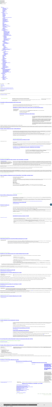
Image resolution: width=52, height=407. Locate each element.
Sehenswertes (4, 30)
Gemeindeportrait (4, 8)
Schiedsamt (4, 25)
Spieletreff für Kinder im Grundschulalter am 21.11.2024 (47, 368)
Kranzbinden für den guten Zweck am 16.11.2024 (39, 362)
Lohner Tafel (4, 22)
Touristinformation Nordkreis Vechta (6, 49)
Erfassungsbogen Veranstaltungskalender (8, 17)
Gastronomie (4, 41)
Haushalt (3, 59)
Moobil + (3, 23)
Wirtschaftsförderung (5, 65)
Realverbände (4, 55)
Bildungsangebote (4, 45)
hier (43, 334)
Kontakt (3, 76)
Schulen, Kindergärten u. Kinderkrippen (6, 62)
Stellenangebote (4, 28)
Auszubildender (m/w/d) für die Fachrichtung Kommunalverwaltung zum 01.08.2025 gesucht (48, 365)
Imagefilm (4, 11)
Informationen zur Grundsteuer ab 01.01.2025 (7, 286)
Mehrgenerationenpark (6, 33)
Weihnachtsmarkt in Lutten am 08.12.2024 (19, 202)
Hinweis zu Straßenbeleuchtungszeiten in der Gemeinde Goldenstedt (23, 385)
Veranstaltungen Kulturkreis (5, 43)
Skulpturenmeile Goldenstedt (6, 32)
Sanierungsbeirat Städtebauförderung (6, 69)
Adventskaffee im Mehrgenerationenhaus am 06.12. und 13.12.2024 (10, 102)
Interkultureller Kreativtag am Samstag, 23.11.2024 (21, 215)
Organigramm (5, 54)
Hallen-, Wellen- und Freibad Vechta (7, 38)
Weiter (24, 392)
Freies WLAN (4, 18)
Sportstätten (4, 44)
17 (22, 392)
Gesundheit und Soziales (5, 19)
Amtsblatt (3, 57)
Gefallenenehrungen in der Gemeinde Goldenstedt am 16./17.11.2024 (10, 272)
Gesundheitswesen (4, 61)
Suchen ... (1, 83)
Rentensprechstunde (4, 24)
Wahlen (3, 56)
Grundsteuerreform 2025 (3, 77)
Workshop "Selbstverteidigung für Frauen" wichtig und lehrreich (10, 128)
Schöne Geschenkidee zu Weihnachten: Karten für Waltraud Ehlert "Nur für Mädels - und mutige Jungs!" (16, 175)
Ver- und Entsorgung (5, 29)
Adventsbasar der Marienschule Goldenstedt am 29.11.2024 (9, 359)
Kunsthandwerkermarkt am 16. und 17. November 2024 (22, 386)
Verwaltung (4, 52)
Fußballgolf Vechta (5, 39)
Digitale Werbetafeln (5, 72)
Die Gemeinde (2, 7)
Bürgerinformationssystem (5, 13)
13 (20, 392)
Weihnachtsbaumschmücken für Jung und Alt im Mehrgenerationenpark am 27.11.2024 (13, 238)
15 (21, 392)
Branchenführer (4, 14)
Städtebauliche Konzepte (5, 67)
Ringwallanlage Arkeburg (6, 34)
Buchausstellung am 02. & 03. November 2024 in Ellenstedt (22, 387)
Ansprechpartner (4, 79)
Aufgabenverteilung (6, 53)
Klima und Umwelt (3, 73)
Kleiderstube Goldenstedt (5, 21)
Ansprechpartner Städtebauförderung (6, 70)
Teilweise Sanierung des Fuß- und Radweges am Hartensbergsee (23, 389)
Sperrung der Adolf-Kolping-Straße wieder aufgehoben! (22, 388)
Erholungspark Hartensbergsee (7, 31)
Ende (25, 392)
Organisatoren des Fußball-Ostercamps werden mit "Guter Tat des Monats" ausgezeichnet (14, 159)
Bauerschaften (4, 10)
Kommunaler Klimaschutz (5, 66)
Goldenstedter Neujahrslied (5, 20)
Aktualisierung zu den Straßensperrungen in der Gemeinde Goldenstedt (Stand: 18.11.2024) (14, 253)
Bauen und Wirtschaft (3, 63)
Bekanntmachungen (4, 58)
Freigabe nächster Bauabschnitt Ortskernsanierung (21, 330)
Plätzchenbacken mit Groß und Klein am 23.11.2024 (24, 361)
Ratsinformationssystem (6, 51)
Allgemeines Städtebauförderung (6, 71)
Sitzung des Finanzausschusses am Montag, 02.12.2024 (21, 139)
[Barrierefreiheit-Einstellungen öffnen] (51, 205)
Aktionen (3, 75)
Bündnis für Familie (4, 60)
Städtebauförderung (3, 68)
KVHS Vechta (5, 47)
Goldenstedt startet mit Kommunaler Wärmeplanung (22, 390)
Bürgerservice (2, 12)
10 (19, 392)
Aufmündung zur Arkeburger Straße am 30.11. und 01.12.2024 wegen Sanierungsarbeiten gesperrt (28, 107)
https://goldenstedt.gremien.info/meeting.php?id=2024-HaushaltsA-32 (36, 145)
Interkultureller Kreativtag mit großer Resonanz (27, 113)
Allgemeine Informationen (5, 78)
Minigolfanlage (5, 36)
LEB (4, 46)
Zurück (18, 392)
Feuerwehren (4, 16)
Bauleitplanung (4, 64)
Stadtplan (3, 27)
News (3, 74)
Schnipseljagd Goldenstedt (6, 40)
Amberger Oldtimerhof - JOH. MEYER (7, 35)
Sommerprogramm (4, 26)
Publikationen (4, 48)
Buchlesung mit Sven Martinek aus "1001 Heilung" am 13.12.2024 (32, 383)
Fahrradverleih (5, 37)
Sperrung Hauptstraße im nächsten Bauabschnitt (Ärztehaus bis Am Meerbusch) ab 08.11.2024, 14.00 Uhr (16, 338)
